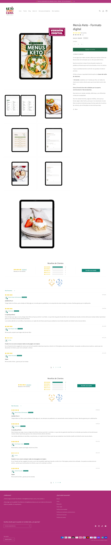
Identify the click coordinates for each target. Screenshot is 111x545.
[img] (8, 295)
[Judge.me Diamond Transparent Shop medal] (59, 282)
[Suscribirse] (29, 526)
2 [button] (53, 367)
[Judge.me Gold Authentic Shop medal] (52, 282)
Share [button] (76, 109)
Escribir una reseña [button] (91, 270)
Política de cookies (61, 517)
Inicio (58, 501)
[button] (99, 11)
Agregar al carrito (90, 49)
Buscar (58, 498)
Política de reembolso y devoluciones (66, 512)
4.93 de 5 (24, 269)
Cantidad (75, 41)
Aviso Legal (59, 506)
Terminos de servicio (62, 514)
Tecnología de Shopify (103, 540)
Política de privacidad (62, 509)
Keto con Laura (96, 540)
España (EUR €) (8, 539)
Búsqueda (59, 504)
